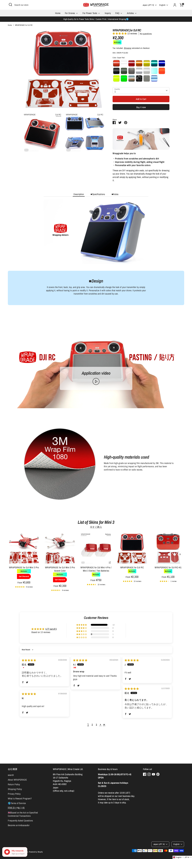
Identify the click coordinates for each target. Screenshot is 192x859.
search (11, 775)
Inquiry (108, 13)
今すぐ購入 (96, 527)
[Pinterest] (157, 774)
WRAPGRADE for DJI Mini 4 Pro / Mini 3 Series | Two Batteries (96, 569)
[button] (120, 33)
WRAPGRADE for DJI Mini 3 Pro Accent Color (60, 569)
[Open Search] (10, 4)
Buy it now (141, 107)
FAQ (117, 13)
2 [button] (92, 724)
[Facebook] (144, 774)
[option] (22, 563)
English (162, 5)
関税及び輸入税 (16, 808)
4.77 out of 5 (51, 629)
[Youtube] (153, 774)
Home (57, 13)
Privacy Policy (14, 793)
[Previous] (12, 554)
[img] (29, 660)
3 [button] (96, 724)
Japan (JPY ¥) (148, 5)
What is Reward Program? (20, 798)
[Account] (174, 5)
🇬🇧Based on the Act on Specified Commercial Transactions (23, 814)
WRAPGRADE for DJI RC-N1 (168, 567)
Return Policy (14, 784)
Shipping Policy (15, 789)
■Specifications (98, 194)
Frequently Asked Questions (20, 820)
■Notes (115, 194)
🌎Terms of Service (17, 803)
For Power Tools (90, 13)
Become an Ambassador (19, 825)
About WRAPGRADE (17, 779)
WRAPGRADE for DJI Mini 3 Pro (24, 567)
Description (79, 194)
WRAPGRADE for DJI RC (24, 25)
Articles (130, 13)
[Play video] (96, 381)
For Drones (70, 13)
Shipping (127, 48)
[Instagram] (149, 774)
